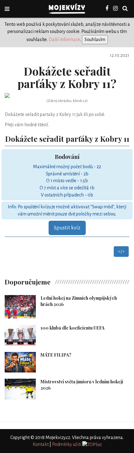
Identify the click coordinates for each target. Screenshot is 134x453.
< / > (121, 251)
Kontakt (41, 444)
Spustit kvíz (67, 228)
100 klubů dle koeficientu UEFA (72, 328)
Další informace (64, 39)
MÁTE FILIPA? (56, 355)
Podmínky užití (66, 444)
